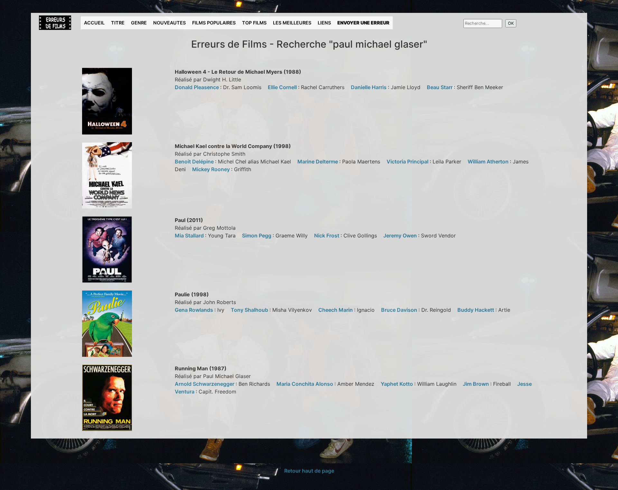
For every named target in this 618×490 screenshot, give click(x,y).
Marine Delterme (318, 161)
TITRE (118, 22)
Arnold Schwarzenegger (205, 384)
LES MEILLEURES (292, 22)
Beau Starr (440, 87)
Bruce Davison (399, 310)
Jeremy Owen (400, 235)
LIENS (324, 22)
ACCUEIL (94, 22)
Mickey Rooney (211, 169)
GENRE (139, 22)
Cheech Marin (336, 310)
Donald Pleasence (197, 87)
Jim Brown (476, 384)
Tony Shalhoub (250, 310)
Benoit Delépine (195, 161)
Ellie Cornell (283, 87)
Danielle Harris (369, 87)
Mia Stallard (190, 235)
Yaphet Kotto (397, 384)
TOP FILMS (254, 22)
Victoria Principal (408, 161)
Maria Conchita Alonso (305, 384)
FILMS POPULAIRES (214, 22)
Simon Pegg (257, 235)
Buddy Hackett (476, 310)
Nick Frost (327, 235)
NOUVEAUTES (169, 22)
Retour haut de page (309, 470)
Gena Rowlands (194, 310)
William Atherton (489, 161)
